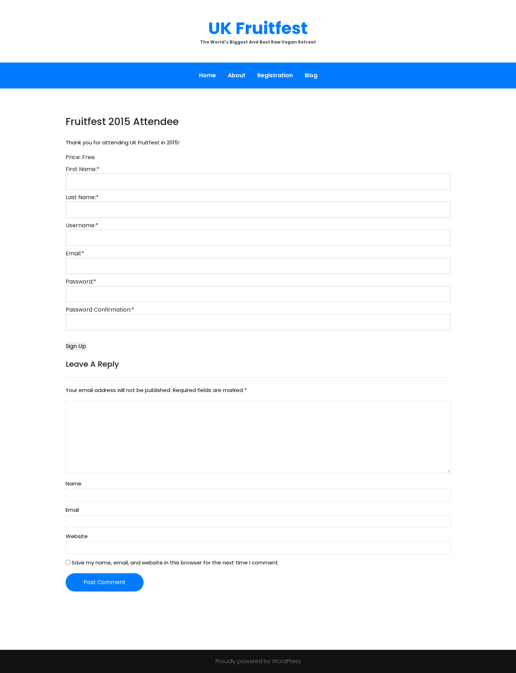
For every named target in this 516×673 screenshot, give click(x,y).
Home (207, 75)
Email (72, 510)
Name (73, 483)
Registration (275, 75)
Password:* (81, 281)
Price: (73, 157)
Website (77, 536)
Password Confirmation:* (100, 310)
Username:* (82, 225)
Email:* (75, 253)
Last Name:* (82, 197)
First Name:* (82, 169)
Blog (311, 75)
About (236, 75)
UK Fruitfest (258, 28)
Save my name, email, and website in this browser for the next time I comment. (175, 562)
